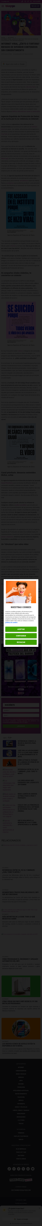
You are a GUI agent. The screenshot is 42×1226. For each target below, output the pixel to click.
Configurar (21, 636)
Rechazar (21, 642)
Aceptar (21, 629)
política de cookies (11, 622)
